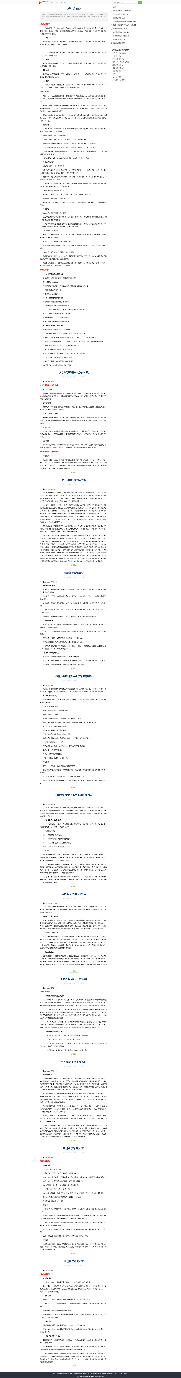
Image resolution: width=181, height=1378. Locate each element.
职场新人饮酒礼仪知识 (74, 894)
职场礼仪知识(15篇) (73, 1148)
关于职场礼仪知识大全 (74, 480)
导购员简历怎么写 (118, 68)
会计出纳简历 (117, 77)
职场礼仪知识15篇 (74, 1261)
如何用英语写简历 (118, 59)
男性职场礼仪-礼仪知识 (74, 1062)
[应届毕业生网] (45, 2)
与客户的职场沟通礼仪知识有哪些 (73, 676)
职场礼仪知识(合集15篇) (74, 979)
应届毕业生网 (54, 2)
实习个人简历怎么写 (119, 53)
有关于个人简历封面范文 (120, 62)
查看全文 (73, 472)
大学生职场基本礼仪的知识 (74, 372)
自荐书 (114, 74)
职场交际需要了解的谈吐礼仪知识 (73, 795)
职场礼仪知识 (63, 2)
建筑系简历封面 (117, 65)
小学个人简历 (117, 56)
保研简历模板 (117, 71)
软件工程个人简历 (118, 80)
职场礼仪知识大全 (74, 572)
